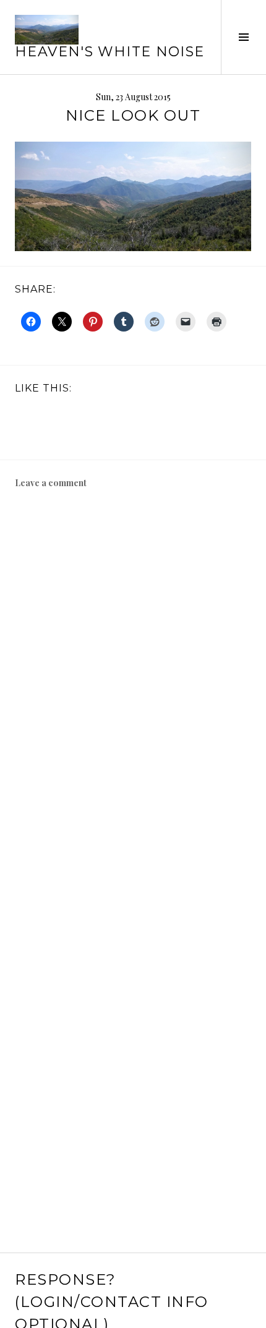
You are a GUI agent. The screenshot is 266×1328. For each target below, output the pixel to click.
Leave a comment (51, 483)
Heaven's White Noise (110, 51)
